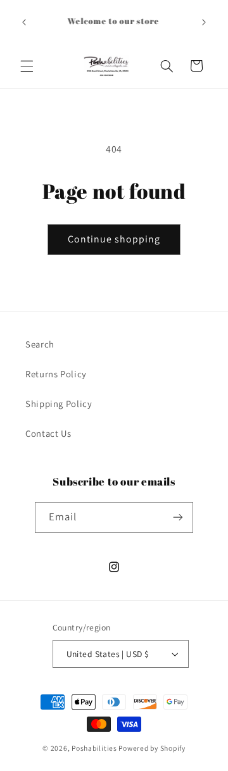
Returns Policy (56, 374)
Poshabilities (94, 748)
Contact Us (48, 433)
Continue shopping (114, 239)
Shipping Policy (58, 404)
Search (39, 344)
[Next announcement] (204, 22)
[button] (26, 65)
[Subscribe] (178, 517)
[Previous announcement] (24, 22)
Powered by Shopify (151, 748)
